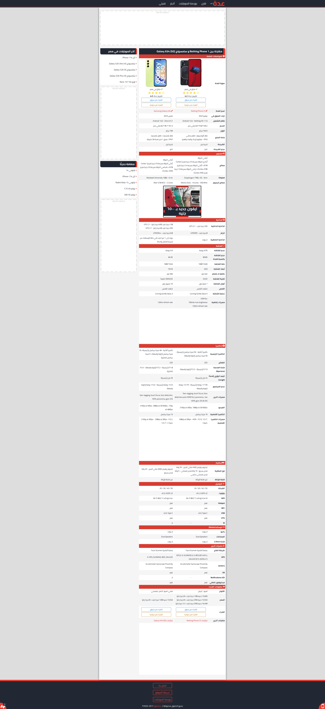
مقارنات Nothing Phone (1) (197, 620)
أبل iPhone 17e (129, 57)
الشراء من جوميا (190, 105)
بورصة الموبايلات (188, 3)
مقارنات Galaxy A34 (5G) (163, 620)
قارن (203, 3)
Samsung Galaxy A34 (162, 111)
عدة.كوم (157, 706)
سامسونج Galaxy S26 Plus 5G (122, 76)
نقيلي (162, 3)
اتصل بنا (162, 685)
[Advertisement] (162, 28)
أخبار (172, 3)
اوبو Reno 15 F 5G (127, 82)
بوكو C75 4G (129, 188)
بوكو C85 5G (129, 195)
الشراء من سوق (191, 100)
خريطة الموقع (162, 692)
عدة (219, 3)
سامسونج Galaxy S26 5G (124, 70)
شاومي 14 (130, 170)
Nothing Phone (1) (198, 111)
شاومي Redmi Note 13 (125, 182)
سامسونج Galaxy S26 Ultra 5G (122, 63)
